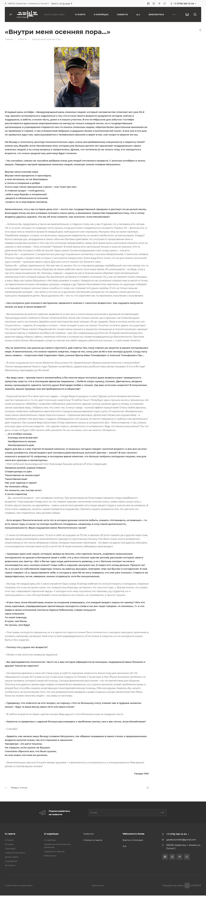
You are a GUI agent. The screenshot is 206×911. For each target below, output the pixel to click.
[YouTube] (164, 3)
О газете (10, 833)
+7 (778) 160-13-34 (184, 3)
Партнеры (10, 848)
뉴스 (125, 846)
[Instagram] (153, 3)
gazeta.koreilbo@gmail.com (181, 839)
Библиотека (50, 855)
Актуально (10, 865)
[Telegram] (159, 3)
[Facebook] (148, 3)
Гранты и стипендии (133, 840)
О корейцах (51, 833)
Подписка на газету (15, 852)
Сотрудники (11, 861)
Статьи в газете (92, 840)
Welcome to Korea (133, 833)
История (9, 844)
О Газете (9, 840)
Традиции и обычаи (54, 851)
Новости (88, 833)
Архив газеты (12, 857)
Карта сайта (98, 885)
